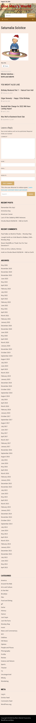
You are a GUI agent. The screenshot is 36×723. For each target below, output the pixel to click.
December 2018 (6, 383)
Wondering (4, 681)
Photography (5, 651)
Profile (3, 654)
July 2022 (4, 292)
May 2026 (4, 265)
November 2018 (6, 386)
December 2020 (6, 326)
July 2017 (4, 426)
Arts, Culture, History (14, 249)
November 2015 (6, 487)
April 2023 (4, 285)
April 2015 (4, 500)
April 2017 (4, 436)
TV (2, 671)
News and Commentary (9, 631)
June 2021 (4, 305)
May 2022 (4, 295)
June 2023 (4, 279)
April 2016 (4, 470)
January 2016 (5, 480)
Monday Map (5, 624)
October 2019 (5, 352)
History (3, 611)
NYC (2, 634)
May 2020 (4, 336)
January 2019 (5, 379)
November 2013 (6, 554)
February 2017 (6, 443)
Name (3, 161)
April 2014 (4, 537)
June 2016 (4, 463)
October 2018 (5, 389)
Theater (4, 668)
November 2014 (6, 517)
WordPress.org (6, 704)
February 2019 (6, 376)
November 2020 (6, 329)
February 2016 (6, 477)
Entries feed (5, 697)
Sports (3, 664)
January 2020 (5, 346)
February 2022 (6, 302)
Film (2, 597)
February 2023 (6, 289)
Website (3, 175)
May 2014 (4, 534)
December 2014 (6, 514)
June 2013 (4, 561)
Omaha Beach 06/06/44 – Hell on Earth (14, 221)
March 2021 (5, 315)
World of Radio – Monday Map (21, 234)
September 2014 (6, 524)
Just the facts (6, 621)
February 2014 (6, 544)
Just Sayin (4, 617)
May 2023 (4, 282)
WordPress (4, 720)
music (3, 627)
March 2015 (5, 504)
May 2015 (4, 497)
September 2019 (6, 356)
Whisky (3, 678)
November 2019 (6, 349)
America (4, 580)
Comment (4, 136)
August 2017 (5, 423)
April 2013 (4, 567)
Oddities (4, 637)
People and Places (7, 647)
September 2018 (6, 393)
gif (2, 604)
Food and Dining (6, 600)
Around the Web (6, 584)
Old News (4, 641)
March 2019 (5, 373)
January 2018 (5, 413)
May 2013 (4, 564)
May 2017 (4, 433)
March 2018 (5, 406)
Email (3, 168)
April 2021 (4, 312)
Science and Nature (7, 661)
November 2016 (6, 450)
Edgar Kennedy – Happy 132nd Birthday (15, 98)
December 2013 (6, 551)
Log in (3, 694)
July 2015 (4, 490)
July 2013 (4, 557)
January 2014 (5, 547)
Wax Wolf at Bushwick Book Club (13, 117)
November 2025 (6, 268)
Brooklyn (4, 594)
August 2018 (5, 396)
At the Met (4, 590)
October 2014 (5, 520)
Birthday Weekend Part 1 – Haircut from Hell (17, 90)
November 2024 (6, 272)
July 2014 (4, 527)
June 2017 (4, 430)
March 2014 (5, 540)
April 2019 (4, 369)
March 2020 (5, 342)
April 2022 (4, 299)
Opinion (3, 644)
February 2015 (6, 507)
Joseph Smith (5, 237)
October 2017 (5, 416)
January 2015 (5, 510)
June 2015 (4, 493)
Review (3, 658)
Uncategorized (6, 674)
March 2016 (5, 473)
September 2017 (6, 420)
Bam (12, 720)
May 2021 (4, 309)
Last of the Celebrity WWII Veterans (13, 217)
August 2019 (5, 359)
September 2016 (6, 453)
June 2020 (4, 332)
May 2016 (4, 467)
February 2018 (6, 410)
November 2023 (6, 275)
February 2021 (6, 319)
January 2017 (5, 446)
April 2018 (4, 403)
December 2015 (6, 483)
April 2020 (4, 339)
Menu (6, 19)
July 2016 (4, 460)
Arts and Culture (6, 587)
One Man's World (16, 6)
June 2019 (4, 366)
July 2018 (4, 399)
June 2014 (4, 530)
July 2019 (4, 363)
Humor (3, 614)
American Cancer (7, 214)
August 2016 (5, 457)
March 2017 (5, 440)
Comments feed (6, 701)
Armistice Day (6, 211)
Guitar (3, 607)
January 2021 (5, 322)
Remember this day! (8, 207)
